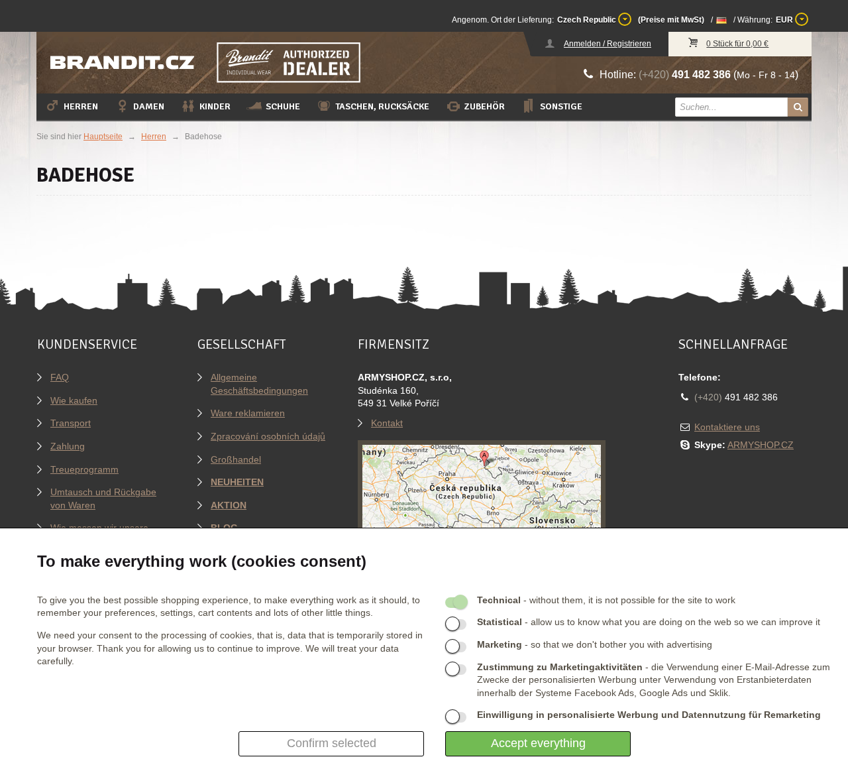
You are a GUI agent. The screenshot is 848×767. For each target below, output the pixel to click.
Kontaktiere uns (727, 427)
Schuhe (283, 106)
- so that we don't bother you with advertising (594, 644)
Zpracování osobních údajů (268, 436)
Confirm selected (331, 743)
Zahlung (67, 446)
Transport (70, 423)
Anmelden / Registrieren (607, 43)
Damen (148, 106)
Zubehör (484, 106)
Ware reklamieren (248, 413)
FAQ (59, 377)
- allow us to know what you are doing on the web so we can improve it (648, 622)
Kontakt (387, 423)
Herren (81, 106)
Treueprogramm (84, 469)
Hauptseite (103, 136)
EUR (785, 20)
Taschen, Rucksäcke (382, 106)
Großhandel (236, 459)
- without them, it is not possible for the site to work (606, 600)
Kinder (215, 106)
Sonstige (561, 106)
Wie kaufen (73, 400)
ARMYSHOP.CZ (760, 445)
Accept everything (538, 743)
